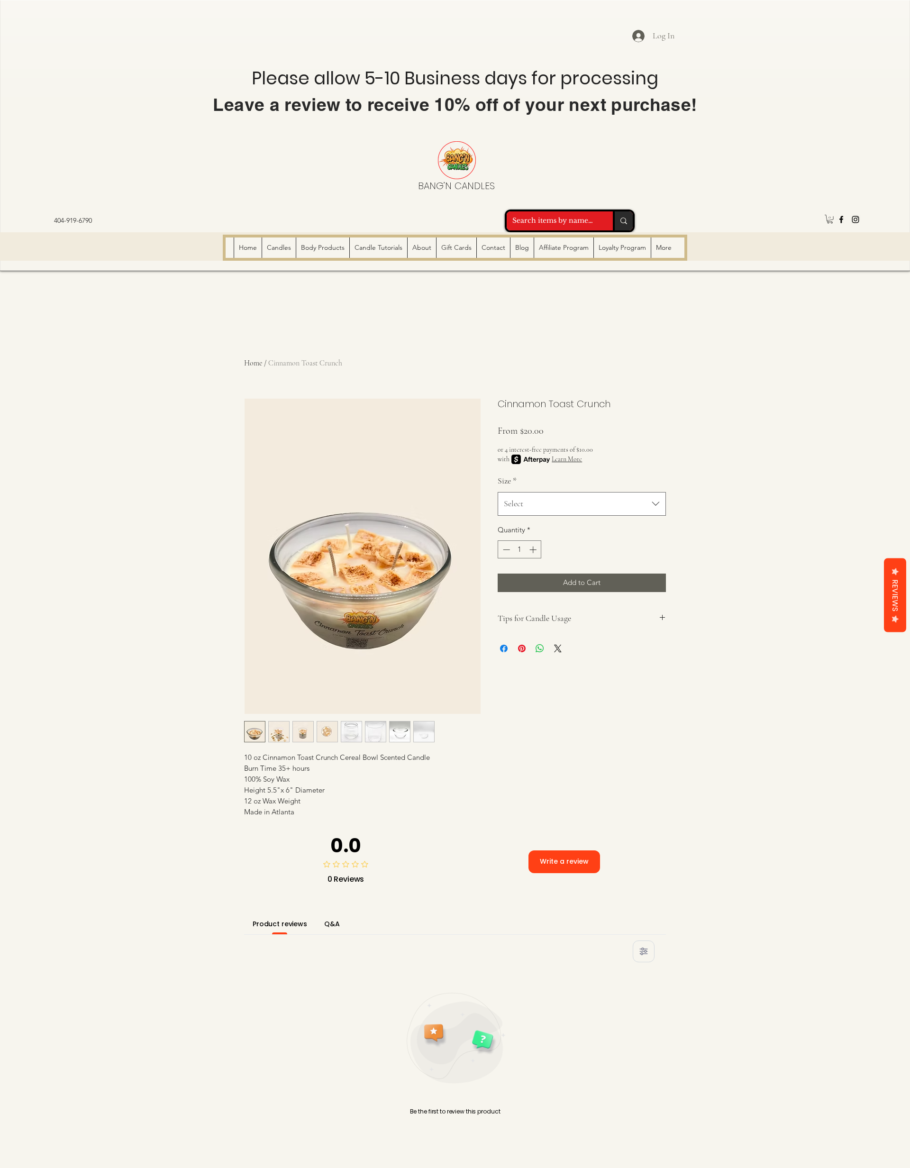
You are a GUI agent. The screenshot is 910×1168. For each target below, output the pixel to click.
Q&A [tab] (332, 924)
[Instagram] (855, 219)
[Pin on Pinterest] (522, 648)
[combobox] (582, 504)
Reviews (895, 595)
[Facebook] (841, 219)
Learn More (567, 459)
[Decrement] (505, 549)
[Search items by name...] (623, 220)
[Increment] (534, 549)
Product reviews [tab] (280, 924)
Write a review (564, 861)
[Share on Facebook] (504, 648)
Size (507, 480)
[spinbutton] (520, 549)
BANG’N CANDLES (456, 185)
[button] (830, 219)
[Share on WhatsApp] (540, 648)
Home (253, 363)
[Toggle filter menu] (644, 951)
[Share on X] (558, 648)
